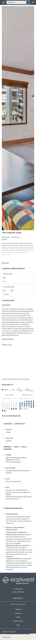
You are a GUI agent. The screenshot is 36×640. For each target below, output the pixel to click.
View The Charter (8, 339)
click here (24, 519)
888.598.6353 (18, 598)
